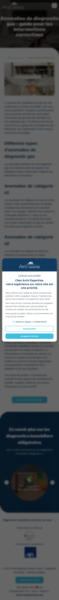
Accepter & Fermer (29, 336)
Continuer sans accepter (29, 275)
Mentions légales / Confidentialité (31, 321)
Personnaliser (29, 328)
